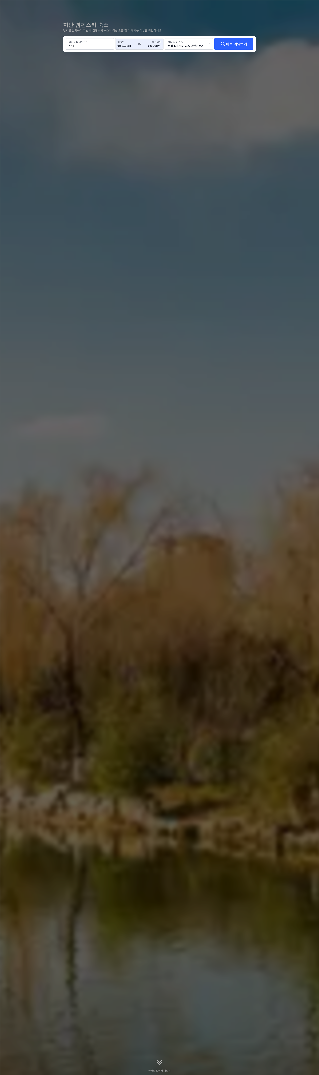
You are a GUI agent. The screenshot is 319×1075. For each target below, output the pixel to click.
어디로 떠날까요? (78, 42)
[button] (296, 5)
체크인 (120, 42)
